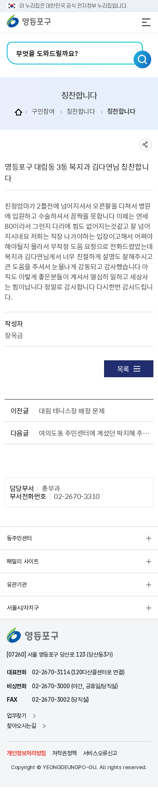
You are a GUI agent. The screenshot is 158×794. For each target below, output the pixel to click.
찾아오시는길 (21, 725)
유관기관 (17, 584)
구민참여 (43, 111)
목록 (123, 369)
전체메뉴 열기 (146, 22)
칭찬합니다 (81, 111)
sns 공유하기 (145, 145)
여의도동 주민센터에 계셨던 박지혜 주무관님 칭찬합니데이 (94, 433)
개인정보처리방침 (26, 753)
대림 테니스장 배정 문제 (71, 410)
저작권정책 (64, 753)
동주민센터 (19, 538)
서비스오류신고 (100, 753)
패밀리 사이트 (23, 561)
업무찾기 (16, 715)
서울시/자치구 (23, 607)
